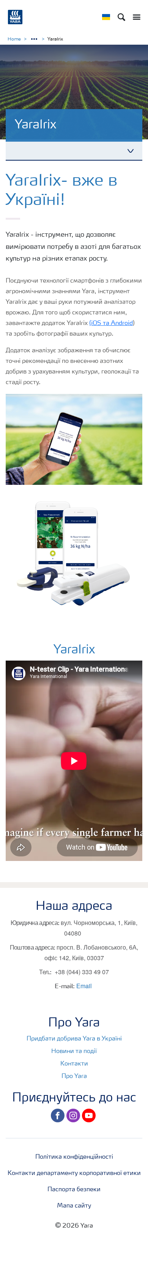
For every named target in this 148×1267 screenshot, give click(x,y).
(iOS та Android (111, 323)
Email (84, 985)
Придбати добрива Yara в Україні (74, 1039)
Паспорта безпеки (74, 1190)
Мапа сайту (74, 1206)
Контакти (74, 1064)
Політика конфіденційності (74, 1157)
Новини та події (74, 1051)
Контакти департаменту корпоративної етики (74, 1173)
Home (14, 39)
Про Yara (74, 1076)
